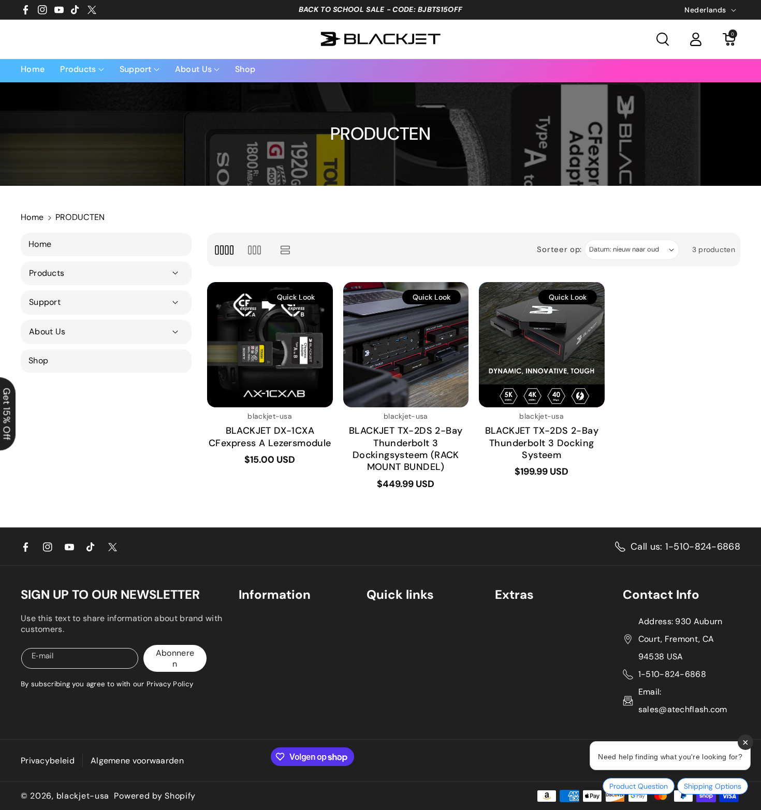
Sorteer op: (559, 249)
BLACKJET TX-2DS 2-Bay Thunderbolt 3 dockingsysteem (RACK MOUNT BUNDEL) (405, 449)
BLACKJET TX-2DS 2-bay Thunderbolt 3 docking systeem (541, 443)
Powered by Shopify (155, 796)
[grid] (224, 249)
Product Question (638, 786)
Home (32, 217)
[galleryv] (254, 249)
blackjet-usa (82, 796)
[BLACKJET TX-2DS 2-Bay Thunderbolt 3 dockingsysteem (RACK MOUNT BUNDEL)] (406, 345)
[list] (285, 249)
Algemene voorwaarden (137, 760)
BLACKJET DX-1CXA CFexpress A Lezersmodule (270, 437)
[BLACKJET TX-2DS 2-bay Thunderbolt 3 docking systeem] (542, 345)
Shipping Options (712, 786)
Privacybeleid (48, 760)
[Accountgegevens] (695, 39)
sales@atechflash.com (682, 709)
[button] (662, 39)
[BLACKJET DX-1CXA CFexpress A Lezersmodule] (270, 345)
